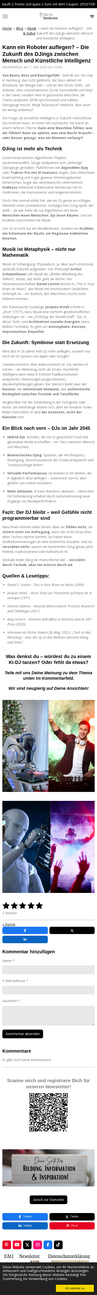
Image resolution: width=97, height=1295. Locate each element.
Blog (19, 28)
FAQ (8, 1255)
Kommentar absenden (23, 1033)
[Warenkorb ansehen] (92, 16)
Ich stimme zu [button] (75, 1288)
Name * (8, 960)
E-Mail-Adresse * (15, 980)
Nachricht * (11, 1001)
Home (7, 28)
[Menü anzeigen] (5, 16)
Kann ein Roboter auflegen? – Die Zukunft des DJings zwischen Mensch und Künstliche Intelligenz (64, 33)
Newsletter (29, 1255)
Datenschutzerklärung (69, 1255)
